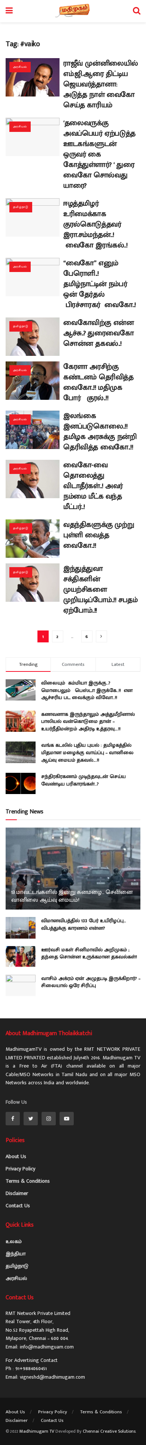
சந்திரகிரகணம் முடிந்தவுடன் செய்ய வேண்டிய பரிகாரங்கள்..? (83, 780)
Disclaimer (17, 1193)
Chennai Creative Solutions (109, 1431)
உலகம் (14, 1241)
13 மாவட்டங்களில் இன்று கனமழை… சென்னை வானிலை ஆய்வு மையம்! (72, 896)
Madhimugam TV (36, 1431)
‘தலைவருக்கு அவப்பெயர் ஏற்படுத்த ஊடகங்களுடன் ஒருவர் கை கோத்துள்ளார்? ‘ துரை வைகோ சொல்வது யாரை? (99, 154)
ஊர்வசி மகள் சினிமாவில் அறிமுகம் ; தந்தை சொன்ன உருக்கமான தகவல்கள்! (89, 953)
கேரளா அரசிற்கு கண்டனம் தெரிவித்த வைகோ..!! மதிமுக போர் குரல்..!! (98, 382)
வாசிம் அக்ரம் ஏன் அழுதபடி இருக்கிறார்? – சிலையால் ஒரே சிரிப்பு (90, 982)
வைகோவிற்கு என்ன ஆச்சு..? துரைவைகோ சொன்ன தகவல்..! (98, 333)
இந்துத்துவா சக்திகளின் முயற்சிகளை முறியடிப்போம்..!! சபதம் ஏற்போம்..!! (100, 589)
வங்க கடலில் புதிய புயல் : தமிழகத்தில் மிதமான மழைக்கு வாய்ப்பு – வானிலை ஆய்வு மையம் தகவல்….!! (87, 752)
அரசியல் (20, 66)
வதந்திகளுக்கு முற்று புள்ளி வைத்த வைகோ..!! (98, 535)
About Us (16, 1156)
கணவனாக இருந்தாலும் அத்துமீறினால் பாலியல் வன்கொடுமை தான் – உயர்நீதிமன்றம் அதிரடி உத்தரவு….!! (88, 721)
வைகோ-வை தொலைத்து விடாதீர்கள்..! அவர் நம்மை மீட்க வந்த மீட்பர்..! (93, 486)
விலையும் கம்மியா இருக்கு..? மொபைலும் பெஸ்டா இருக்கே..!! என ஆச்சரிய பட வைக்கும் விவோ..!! (87, 690)
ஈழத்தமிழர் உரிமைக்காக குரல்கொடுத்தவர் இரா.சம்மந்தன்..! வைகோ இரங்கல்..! (95, 224)
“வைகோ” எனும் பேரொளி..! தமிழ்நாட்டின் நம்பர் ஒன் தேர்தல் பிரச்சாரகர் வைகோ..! (101, 284)
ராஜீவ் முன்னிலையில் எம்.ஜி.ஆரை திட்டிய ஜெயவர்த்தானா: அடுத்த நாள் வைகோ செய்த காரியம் (100, 84)
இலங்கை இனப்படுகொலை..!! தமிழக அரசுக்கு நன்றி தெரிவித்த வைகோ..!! (100, 431)
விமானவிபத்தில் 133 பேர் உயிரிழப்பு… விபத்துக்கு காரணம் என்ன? (83, 924)
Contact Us (18, 1205)
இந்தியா (15, 1253)
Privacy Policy (20, 1168)
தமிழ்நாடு (20, 207)
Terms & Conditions (28, 1181)
